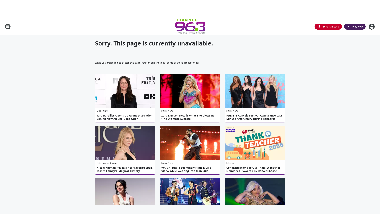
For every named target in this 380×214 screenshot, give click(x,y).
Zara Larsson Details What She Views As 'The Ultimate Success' (187, 117)
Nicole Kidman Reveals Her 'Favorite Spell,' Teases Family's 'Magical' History (124, 169)
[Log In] (372, 27)
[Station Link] (190, 26)
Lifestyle (230, 163)
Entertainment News (106, 163)
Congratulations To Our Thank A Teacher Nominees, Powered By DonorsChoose (253, 169)
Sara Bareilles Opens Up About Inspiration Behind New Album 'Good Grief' (124, 117)
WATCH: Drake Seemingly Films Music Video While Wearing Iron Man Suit (186, 169)
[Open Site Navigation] (8, 27)
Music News (102, 110)
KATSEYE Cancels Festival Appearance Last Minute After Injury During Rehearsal (254, 117)
